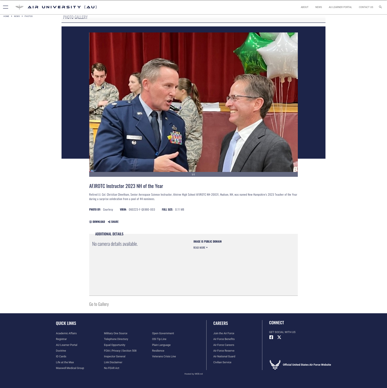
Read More (200, 247)
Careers (220, 323)
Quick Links (66, 323)
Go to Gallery (99, 304)
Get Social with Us (282, 332)
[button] (5, 7)
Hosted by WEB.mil (193, 374)
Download (98, 222)
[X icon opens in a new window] (279, 337)
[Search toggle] (380, 7)
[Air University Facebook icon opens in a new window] (271, 337)
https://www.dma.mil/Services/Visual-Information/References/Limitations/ (229, 267)
